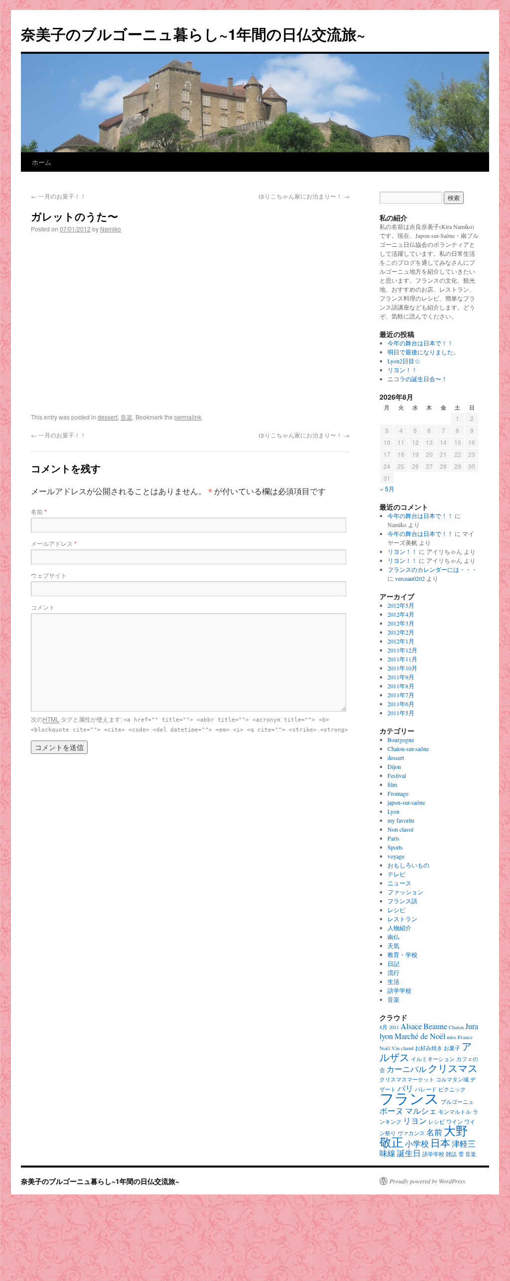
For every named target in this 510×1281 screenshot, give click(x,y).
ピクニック (452, 1089)
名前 (39, 511)
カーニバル (406, 1069)
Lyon (393, 811)
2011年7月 (400, 695)
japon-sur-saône (406, 802)
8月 (383, 1027)
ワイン (454, 1121)
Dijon (394, 766)
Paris (393, 838)
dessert (108, 417)
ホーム (41, 162)
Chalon (456, 1027)
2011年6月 (400, 704)
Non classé (400, 829)
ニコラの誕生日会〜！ (417, 379)
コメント (43, 607)
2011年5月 (400, 713)
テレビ (396, 874)
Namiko (110, 228)
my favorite (400, 820)
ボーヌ (391, 1110)
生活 (393, 981)
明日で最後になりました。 (423, 352)
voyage (395, 856)
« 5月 (387, 488)
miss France (460, 1037)
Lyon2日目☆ (403, 361)
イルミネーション (433, 1059)
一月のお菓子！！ (58, 196)
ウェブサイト (49, 575)
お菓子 (452, 1048)
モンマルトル (454, 1111)
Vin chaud (402, 1048)
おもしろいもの (408, 865)
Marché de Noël (419, 1036)
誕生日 (409, 1153)
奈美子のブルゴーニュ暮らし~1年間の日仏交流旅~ (193, 33)
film (392, 784)
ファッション (405, 892)
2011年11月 (402, 659)
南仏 (393, 937)
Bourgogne (400, 740)
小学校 (417, 1143)
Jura (471, 1026)
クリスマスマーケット (407, 1079)
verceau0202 (410, 578)
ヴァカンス (411, 1133)
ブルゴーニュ (457, 1101)
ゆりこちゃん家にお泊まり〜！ (304, 196)
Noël (385, 1048)
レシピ (396, 910)
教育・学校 (402, 955)
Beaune (435, 1026)
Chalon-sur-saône (408, 748)
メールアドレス (54, 543)
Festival (396, 775)
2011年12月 (402, 650)
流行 (393, 972)
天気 (393, 946)
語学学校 (399, 990)
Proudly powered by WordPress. (428, 1181)
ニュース (399, 883)
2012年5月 (400, 605)
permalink (187, 417)
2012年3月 (400, 623)
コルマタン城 (452, 1079)
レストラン (402, 919)
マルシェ (421, 1110)
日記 (393, 963)
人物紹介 (399, 928)
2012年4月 (400, 614)
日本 (440, 1143)
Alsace (411, 1026)
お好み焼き (428, 1048)
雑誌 (451, 1154)
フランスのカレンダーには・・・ (432, 569)
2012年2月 (400, 632)
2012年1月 (400, 641)
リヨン (415, 1120)
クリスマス (453, 1068)
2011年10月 (402, 668)
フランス (409, 1098)
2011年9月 (400, 677)
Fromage (397, 793)
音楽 (126, 417)
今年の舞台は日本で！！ (420, 343)
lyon (386, 1036)
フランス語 (402, 901)
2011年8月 (400, 686)
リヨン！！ (402, 370)
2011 (394, 1027)
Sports (395, 847)
